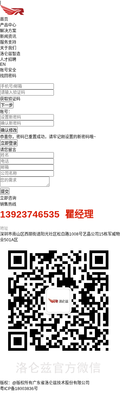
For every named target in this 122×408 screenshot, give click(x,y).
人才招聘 (8, 59)
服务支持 (8, 42)
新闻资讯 (8, 36)
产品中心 (8, 25)
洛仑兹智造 (10, 54)
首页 (4, 19)
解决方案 (8, 30)
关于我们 (8, 48)
